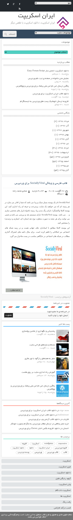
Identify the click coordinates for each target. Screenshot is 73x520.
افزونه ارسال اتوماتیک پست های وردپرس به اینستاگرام (44, 101)
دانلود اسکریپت (18, 448)
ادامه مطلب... (14, 290)
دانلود (31, 448)
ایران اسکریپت (44, 448)
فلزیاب (66, 419)
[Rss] (19, 8)
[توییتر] (8, 4)
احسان (66, 428)
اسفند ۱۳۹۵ (63, 161)
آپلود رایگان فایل (63, 478)
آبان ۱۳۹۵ (64, 170)
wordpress (48, 444)
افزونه (24, 444)
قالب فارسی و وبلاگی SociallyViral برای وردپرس (41, 183)
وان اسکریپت (65, 484)
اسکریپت (35, 444)
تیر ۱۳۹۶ (64, 143)
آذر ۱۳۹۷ (64, 126)
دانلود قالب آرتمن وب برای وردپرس (44, 419)
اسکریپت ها (65, 496)
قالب (65, 452)
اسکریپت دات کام (63, 490)
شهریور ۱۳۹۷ (62, 130)
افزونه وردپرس (61, 448)
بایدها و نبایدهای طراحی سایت (42, 345)
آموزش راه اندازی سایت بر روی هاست (38, 372)
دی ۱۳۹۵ (64, 166)
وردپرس (38, 452)
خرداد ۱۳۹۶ (63, 148)
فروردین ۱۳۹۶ (62, 157)
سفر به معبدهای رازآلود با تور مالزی (40, 358)
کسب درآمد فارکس (62, 508)
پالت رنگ (67, 502)
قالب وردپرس (52, 452)
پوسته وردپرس (23, 452)
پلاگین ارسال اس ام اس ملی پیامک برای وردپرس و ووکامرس (42, 86)
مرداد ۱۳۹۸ (63, 121)
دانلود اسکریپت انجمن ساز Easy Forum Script (48, 71)
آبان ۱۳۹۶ (64, 139)
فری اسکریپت (65, 467)
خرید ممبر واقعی (62, 424)
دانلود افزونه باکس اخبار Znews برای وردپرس (39, 428)
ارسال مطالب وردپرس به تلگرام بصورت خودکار (30, 424)
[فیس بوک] (19, 4)
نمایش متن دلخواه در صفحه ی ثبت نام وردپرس (48, 78)
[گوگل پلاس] (14, 4)
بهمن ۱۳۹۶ (63, 135)
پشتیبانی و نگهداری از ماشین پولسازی (38, 331)
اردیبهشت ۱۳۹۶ (61, 152)
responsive (62, 444)
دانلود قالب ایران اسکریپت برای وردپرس (51, 94)
